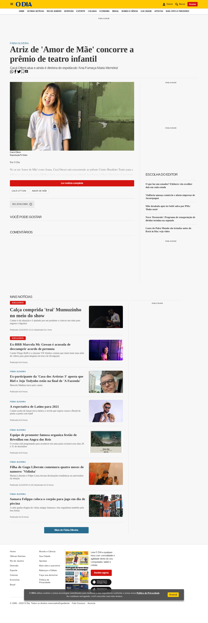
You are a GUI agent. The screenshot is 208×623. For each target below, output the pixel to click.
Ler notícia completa (72, 183)
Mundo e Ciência (130, 11)
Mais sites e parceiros (177, 11)
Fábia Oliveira (19, 43)
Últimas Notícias (35, 11)
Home (21, 11)
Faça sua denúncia (48, 575)
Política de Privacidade (44, 581)
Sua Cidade (146, 11)
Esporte (80, 11)
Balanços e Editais (48, 570)
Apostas (158, 11)
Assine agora (101, 572)
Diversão (69, 11)
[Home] (24, 5)
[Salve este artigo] (23, 72)
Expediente (64, 603)
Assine (192, 4)
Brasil (115, 11)
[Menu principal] (11, 4)
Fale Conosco (78, 603)
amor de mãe (39, 191)
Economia (104, 11)
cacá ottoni (19, 191)
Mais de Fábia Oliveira (66, 530)
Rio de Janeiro (54, 11)
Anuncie (91, 603)
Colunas (92, 11)
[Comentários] (26, 72)
